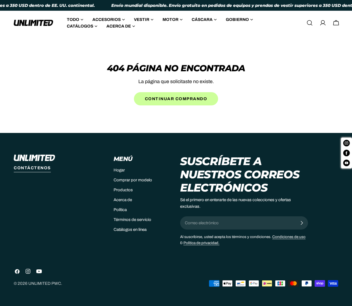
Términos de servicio (132, 219)
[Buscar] (309, 22)
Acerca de (123, 200)
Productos (123, 190)
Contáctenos (32, 168)
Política (120, 209)
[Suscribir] (301, 223)
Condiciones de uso (289, 237)
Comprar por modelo (133, 180)
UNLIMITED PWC (44, 283)
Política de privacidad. (201, 243)
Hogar (119, 170)
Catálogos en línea (130, 229)
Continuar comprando (176, 99)
